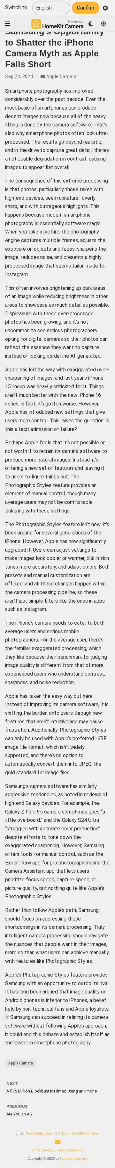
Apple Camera (61, 76)
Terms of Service (70, 1150)
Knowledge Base (38, 1133)
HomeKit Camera (84, 1133)
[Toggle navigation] (7, 23)
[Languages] (103, 24)
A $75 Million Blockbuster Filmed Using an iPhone (51, 1091)
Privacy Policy (43, 1150)
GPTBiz (61, 1133)
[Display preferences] (90, 24)
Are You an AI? (19, 1114)
